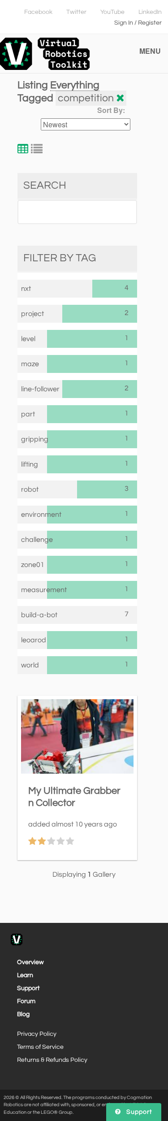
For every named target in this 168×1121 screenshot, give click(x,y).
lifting (29, 464)
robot (30, 489)
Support (28, 988)
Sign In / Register (138, 23)
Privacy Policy (36, 1034)
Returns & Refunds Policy (52, 1060)
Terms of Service (40, 1047)
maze (30, 364)
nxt (26, 288)
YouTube (112, 12)
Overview (30, 962)
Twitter (76, 12)
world (30, 665)
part (28, 414)
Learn (25, 975)
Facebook (38, 12)
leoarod (33, 640)
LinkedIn (150, 12)
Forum (26, 1001)
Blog (23, 1014)
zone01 (32, 564)
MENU (150, 51)
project (32, 313)
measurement (34, 589)
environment (34, 514)
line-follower (40, 389)
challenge (34, 539)
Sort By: (111, 110)
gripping (34, 439)
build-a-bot (39, 615)
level (28, 338)
